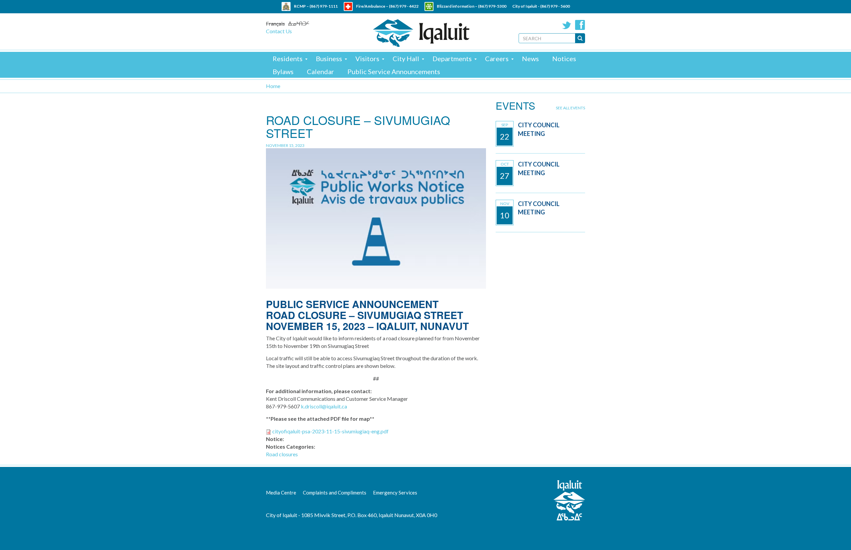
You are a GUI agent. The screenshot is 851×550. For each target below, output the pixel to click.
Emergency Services (395, 492)
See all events (570, 107)
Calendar (320, 71)
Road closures (282, 454)
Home (273, 86)
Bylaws (283, 71)
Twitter (567, 25)
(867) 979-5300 (492, 6)
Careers (497, 58)
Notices (564, 58)
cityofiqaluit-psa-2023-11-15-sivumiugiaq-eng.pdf (330, 431)
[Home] (421, 33)
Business (329, 58)
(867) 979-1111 (323, 6)
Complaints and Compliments (334, 492)
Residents (288, 58)
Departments (452, 58)
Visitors (367, 58)
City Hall (406, 58)
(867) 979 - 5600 (555, 6)
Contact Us (279, 31)
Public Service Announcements (393, 71)
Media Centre (281, 492)
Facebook (580, 25)
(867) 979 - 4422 (404, 6)
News (530, 58)
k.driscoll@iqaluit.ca (324, 406)
